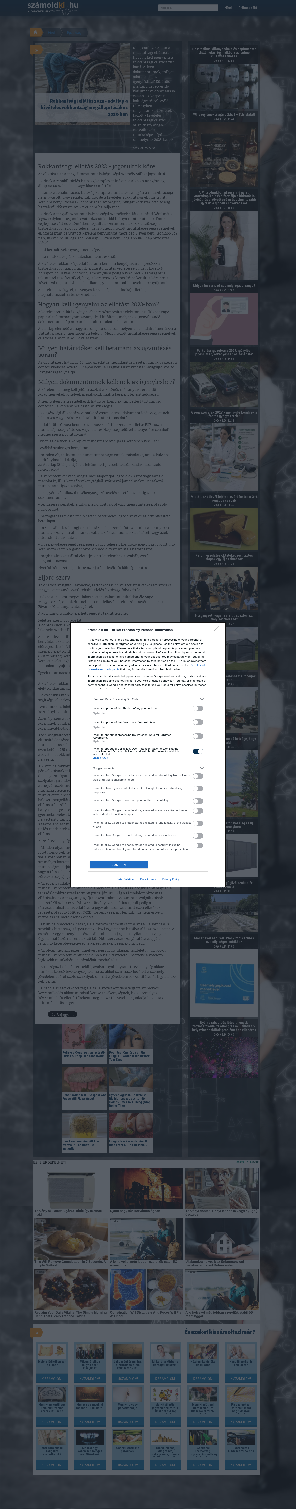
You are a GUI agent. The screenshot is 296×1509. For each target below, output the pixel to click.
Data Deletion (125, 879)
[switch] (198, 708)
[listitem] (148, 699)
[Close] (217, 630)
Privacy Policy (171, 879)
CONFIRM (119, 864)
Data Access (148, 879)
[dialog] (148, 754)
